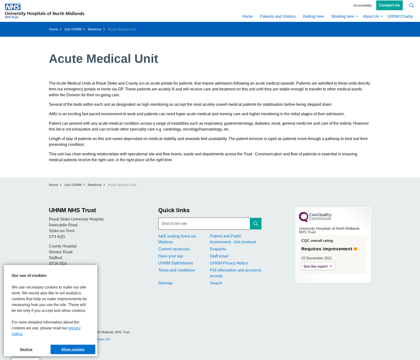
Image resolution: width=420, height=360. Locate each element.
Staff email (219, 256)
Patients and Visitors (278, 16)
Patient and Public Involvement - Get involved (233, 239)
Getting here (313, 16)
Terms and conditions (176, 270)
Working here (342, 16)
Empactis (218, 249)
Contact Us (389, 5)
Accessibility (362, 5)
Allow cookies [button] (73, 349)
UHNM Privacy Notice (229, 263)
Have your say (170, 256)
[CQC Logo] (315, 221)
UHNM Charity (400, 16)
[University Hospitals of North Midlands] (44, 11)
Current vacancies (174, 249)
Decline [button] (26, 349)
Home (247, 16)
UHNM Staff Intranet (175, 263)
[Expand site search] (411, 5)
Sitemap (165, 283)
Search (216, 283)
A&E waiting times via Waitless (177, 239)
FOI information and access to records (235, 273)
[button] (256, 224)
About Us (371, 16)
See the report (316, 266)
